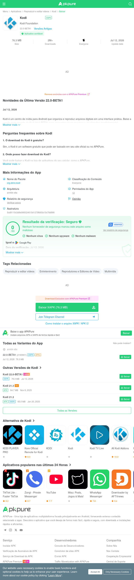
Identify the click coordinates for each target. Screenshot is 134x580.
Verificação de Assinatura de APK (20, 551)
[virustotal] (80, 221)
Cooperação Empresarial (118, 556)
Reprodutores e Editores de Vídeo (80, 271)
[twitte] (16, 530)
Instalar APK (9, 545)
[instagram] (10, 530)
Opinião (76, 199)
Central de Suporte (115, 561)
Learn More (54, 575)
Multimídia (110, 271)
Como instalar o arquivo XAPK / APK (66, 323)
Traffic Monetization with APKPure (72, 561)
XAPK (48, 17)
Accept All (95, 571)
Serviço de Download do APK (18, 556)
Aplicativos (16, 11)
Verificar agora (14, 202)
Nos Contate (112, 551)
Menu (5, 11)
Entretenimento (48, 271)
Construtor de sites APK (67, 551)
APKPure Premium (12, 561)
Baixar (126, 333)
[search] (130, 4)
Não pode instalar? (122, 343)
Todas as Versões (67, 410)
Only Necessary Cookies (117, 571)
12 (73, 192)
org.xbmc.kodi (13, 182)
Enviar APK (60, 556)
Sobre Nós (111, 545)
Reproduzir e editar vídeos (36, 11)
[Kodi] (10, 23)
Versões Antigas (43, 28)
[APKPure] (67, 4)
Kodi (54, 11)
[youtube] (21, 530)
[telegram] (5, 530)
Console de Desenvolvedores (69, 545)
